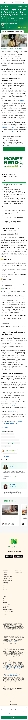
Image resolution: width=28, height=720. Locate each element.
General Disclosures (15, 668)
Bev (13, 484)
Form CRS (12, 666)
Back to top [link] (6, 456)
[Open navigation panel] (2, 2)
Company (5, 570)
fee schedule (21, 668)
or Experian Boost (13, 423)
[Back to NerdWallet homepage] (2, 6)
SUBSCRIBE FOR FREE (14, 149)
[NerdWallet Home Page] (5, 2)
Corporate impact (7, 576)
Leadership (5, 572)
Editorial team (6, 585)
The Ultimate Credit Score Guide (10, 440)
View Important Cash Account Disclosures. (13, 675)
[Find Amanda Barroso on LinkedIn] (13, 467)
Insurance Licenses (13, 641)
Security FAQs (18, 572)
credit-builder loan (14, 411)
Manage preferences (14, 713)
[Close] (26, 707)
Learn (6, 6)
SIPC (12, 664)
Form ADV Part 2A (18, 666)
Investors (5, 591)
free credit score (12, 132)
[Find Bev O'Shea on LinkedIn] (15, 487)
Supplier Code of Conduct (7, 601)
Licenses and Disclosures (19, 632)
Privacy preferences (8, 609)
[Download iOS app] (9, 556)
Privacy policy (6, 604)
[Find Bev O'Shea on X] (10, 487)
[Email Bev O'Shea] (13, 487)
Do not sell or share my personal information (8, 613)
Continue (13, 717)
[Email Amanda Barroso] (10, 467)
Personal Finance (6, 446)
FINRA (9, 664)
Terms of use (6, 598)
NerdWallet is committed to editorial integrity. (12, 48)
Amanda (14, 465)
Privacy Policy (6, 667)
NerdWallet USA (15, 701)
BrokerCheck (11, 669)
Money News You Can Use (8, 437)
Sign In (18, 2)
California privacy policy (7, 607)
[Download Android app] (18, 556)
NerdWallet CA (15, 704)
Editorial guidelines (8, 580)
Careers (5, 574)
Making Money (5, 443)
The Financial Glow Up (7, 433)
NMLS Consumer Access (8, 632)
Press (4, 587)
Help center (18, 570)
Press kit (5, 589)
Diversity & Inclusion (8, 578)
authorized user (13, 405)
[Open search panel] (12, 2)
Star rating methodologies (6, 583)
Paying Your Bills (15, 443)
